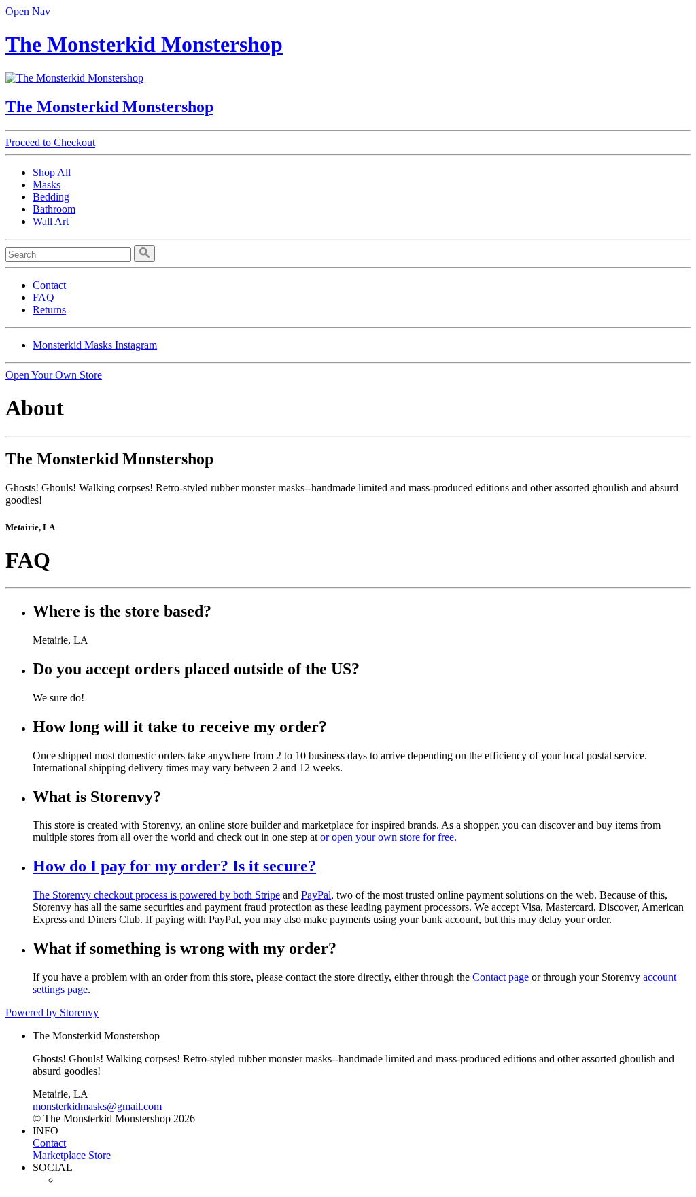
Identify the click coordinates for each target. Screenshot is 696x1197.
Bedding (51, 197)
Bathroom (54, 209)
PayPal (316, 895)
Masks (46, 184)
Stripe (267, 895)
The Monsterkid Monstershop (144, 44)
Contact (49, 285)
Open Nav (27, 11)
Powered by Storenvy (52, 1012)
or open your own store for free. (388, 837)
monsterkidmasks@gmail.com (97, 1106)
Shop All (52, 172)
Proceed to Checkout (50, 142)
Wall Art (51, 221)
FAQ (43, 297)
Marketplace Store (72, 1155)
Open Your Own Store (53, 375)
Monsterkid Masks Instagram (95, 345)
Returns (49, 309)
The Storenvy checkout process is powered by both (144, 895)
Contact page (500, 977)
